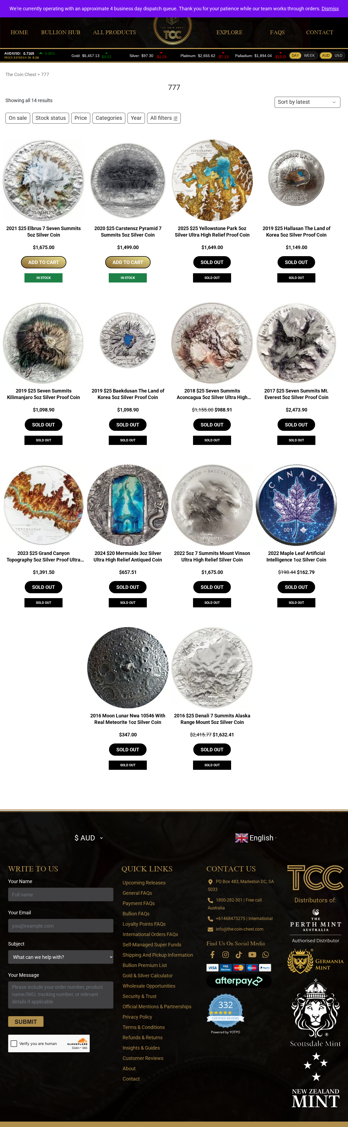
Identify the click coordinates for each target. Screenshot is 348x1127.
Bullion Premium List (145, 965)
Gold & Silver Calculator (148, 975)
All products (114, 32)
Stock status (51, 118)
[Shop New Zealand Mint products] (315, 1079)
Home (19, 32)
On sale (18, 118)
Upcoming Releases (144, 883)
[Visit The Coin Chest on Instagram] (226, 955)
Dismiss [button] (330, 8)
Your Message (23, 975)
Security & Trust (140, 996)
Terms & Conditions (144, 1027)
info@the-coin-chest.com (239, 929)
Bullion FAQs (136, 913)
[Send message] (26, 1021)
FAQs (277, 32)
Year (136, 118)
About (129, 1068)
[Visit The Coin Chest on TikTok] (239, 955)
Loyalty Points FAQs (144, 924)
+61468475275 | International (244, 918)
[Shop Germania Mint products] (315, 961)
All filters (161, 118)
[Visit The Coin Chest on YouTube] (252, 955)
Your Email (19, 912)
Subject (16, 944)
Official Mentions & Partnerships (157, 1006)
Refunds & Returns (143, 1037)
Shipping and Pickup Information (158, 955)
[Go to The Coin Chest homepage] (315, 877)
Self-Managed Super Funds (152, 944)
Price (80, 118)
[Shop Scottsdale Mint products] (315, 1013)
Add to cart (43, 262)
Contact (319, 32)
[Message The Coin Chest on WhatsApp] (266, 955)
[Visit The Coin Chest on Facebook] (212, 955)
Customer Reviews (143, 1058)
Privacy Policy (137, 1017)
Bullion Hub (60, 32)
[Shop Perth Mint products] (316, 925)
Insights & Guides (141, 1048)
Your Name (20, 881)
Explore (229, 32)
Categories (109, 118)
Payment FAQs (139, 903)
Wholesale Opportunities (149, 986)
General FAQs (137, 893)
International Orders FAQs (150, 934)
